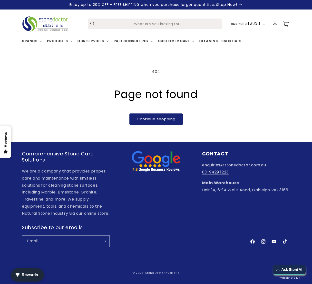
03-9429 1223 (215, 172)
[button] (31, 41)
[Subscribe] (104, 241)
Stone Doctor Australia (162, 273)
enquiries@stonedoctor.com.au (234, 165)
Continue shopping (156, 119)
